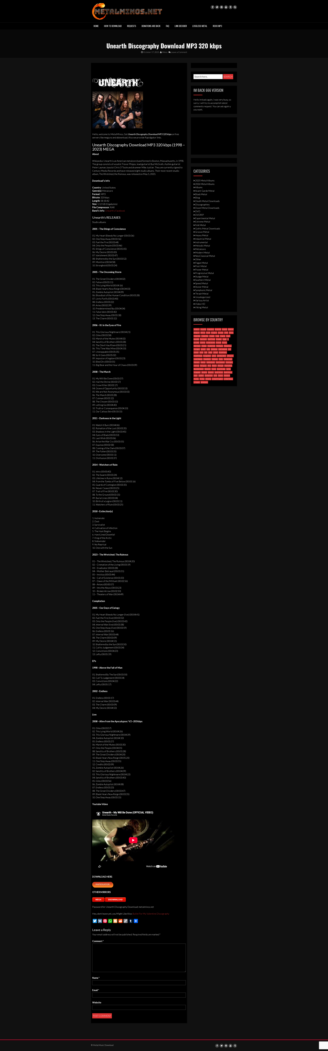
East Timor (211, 339)
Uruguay (197, 382)
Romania (208, 369)
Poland (214, 366)
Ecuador (219, 339)
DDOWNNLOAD (115, 899)
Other (198, 259)
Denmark (203, 339)
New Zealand (220, 362)
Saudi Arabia (221, 369)
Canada (220, 333)
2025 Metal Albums (204, 180)
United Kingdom (217, 379)
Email (95, 990)
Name (96, 977)
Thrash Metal (201, 293)
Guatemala (211, 346)
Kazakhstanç (198, 356)
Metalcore (200, 249)
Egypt (224, 339)
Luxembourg (198, 359)
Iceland (203, 349)
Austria (224, 329)
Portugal (220, 366)
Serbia (228, 369)
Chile (226, 333)
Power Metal (201, 269)
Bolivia (203, 333)
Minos (164, 52)
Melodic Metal (202, 245)
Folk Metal (200, 225)
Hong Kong (227, 346)
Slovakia (204, 372)
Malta (221, 359)
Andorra (196, 329)
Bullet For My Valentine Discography (151, 913)
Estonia (202, 343)
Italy (205, 352)
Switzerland (209, 376)
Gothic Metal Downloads (207, 228)
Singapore (197, 372)
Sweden (201, 376)
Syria (215, 376)
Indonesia (214, 349)
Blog (197, 197)
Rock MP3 (217, 26)
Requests (131, 26)
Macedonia (207, 359)
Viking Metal (201, 307)
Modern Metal (202, 252)
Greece (204, 346)
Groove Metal (202, 231)
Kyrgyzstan (207, 356)
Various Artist (202, 300)
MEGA (98, 899)
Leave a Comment (179, 52)
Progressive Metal (204, 273)
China (231, 333)
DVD (197, 211)
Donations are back (151, 26)
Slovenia (211, 372)
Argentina (210, 329)
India (208, 349)
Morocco (196, 362)
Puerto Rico (228, 366)
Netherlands (211, 362)
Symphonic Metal (203, 290)
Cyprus (222, 336)
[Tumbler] (230, 7)
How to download (113, 26)
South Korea (228, 372)
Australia (218, 329)
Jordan (215, 352)
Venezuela (204, 382)
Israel (201, 352)
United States (228, 379)
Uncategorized (202, 297)
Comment (98, 941)
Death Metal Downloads (207, 201)
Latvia (214, 356)
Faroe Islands (210, 343)
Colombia (197, 336)
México (203, 362)
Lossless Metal (199, 26)
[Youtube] (226, 7)
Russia (214, 369)
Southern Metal (203, 279)
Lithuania (230, 356)
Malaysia (215, 359)
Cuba (217, 336)
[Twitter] (217, 7)
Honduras (219, 346)
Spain (195, 376)
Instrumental (201, 242)
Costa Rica (204, 336)
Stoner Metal (201, 286)
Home (96, 26)
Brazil (208, 333)
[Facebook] (212, 7)
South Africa (219, 372)
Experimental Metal (205, 218)
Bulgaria (214, 333)
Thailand (227, 376)
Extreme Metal (202, 221)
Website (96, 1002)
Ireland (196, 352)
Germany (197, 346)
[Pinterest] (221, 7)
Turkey (202, 379)
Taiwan (220, 376)
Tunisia (196, 379)
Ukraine (208, 379)
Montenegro (228, 359)
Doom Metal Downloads (207, 207)
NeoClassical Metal (205, 255)
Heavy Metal (201, 235)
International (222, 349)
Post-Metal (201, 266)
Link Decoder (181, 26)
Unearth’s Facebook (115, 210)
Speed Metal (201, 283)
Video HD (200, 303)
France (224, 343)
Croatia (211, 336)
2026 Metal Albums (204, 184)
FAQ (167, 26)
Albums (198, 187)
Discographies (202, 204)
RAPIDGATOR (103, 884)
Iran (229, 349)
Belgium (196, 333)
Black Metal (201, 194)
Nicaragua (229, 362)
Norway (196, 366)
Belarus (230, 329)
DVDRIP (199, 214)
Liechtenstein (221, 356)
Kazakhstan (223, 352)
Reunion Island (198, 369)
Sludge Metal (201, 276)
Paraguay (203, 366)
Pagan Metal (201, 262)
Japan (210, 352)
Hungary (197, 349)
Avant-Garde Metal (204, 190)
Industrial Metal (203, 238)
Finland (218, 343)
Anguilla (203, 329)
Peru (209, 366)
